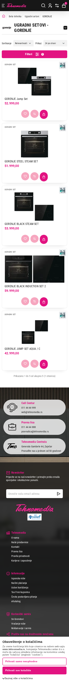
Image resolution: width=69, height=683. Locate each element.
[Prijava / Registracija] (50, 5)
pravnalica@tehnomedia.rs (35, 431)
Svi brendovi (17, 619)
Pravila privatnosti (20, 556)
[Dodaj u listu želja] (25, 114)
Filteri (34, 54)
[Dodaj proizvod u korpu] (44, 114)
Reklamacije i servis (21, 628)
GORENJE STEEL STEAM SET (21, 161)
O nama (15, 537)
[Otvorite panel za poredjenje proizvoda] (56, 5)
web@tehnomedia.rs (31, 412)
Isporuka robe (18, 578)
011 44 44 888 (28, 427)
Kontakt (15, 546)
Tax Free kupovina (20, 592)
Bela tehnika (15, 16)
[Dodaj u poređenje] (34, 114)
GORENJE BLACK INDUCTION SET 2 (25, 286)
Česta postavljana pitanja (24, 596)
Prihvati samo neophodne (21, 661)
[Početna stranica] (3, 16)
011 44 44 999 (28, 407)
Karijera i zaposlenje (21, 560)
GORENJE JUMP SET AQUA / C (22, 348)
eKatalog (16, 601)
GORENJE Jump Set (16, 99)
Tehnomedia (16, 6)
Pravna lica (16, 551)
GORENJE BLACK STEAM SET (22, 224)
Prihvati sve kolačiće (18, 670)
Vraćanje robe (18, 623)
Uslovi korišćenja (19, 587)
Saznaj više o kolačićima (19, 678)
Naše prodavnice (19, 542)
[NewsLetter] (59, 494)
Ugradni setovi (32, 16)
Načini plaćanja (19, 583)
